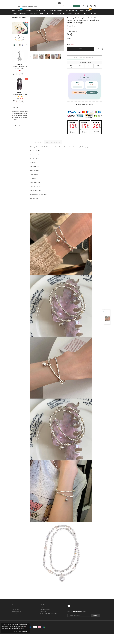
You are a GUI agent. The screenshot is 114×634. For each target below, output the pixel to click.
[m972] (20, 45)
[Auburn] (17, 101)
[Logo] (59, 4)
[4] (23, 73)
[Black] (14, 101)
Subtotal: (69, 44)
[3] (20, 73)
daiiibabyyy (19, 35)
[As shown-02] (23, 101)
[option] (47, 34)
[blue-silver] (23, 45)
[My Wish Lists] (91, 6)
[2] (17, 73)
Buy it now (84, 54)
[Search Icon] (87, 6)
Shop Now (92, 92)
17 (26, 45)
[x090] (14, 45)
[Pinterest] (68, 606)
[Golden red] (17, 45)
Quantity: (69, 38)
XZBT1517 (69, 34)
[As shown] (20, 101)
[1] (14, 73)
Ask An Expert (89, 104)
